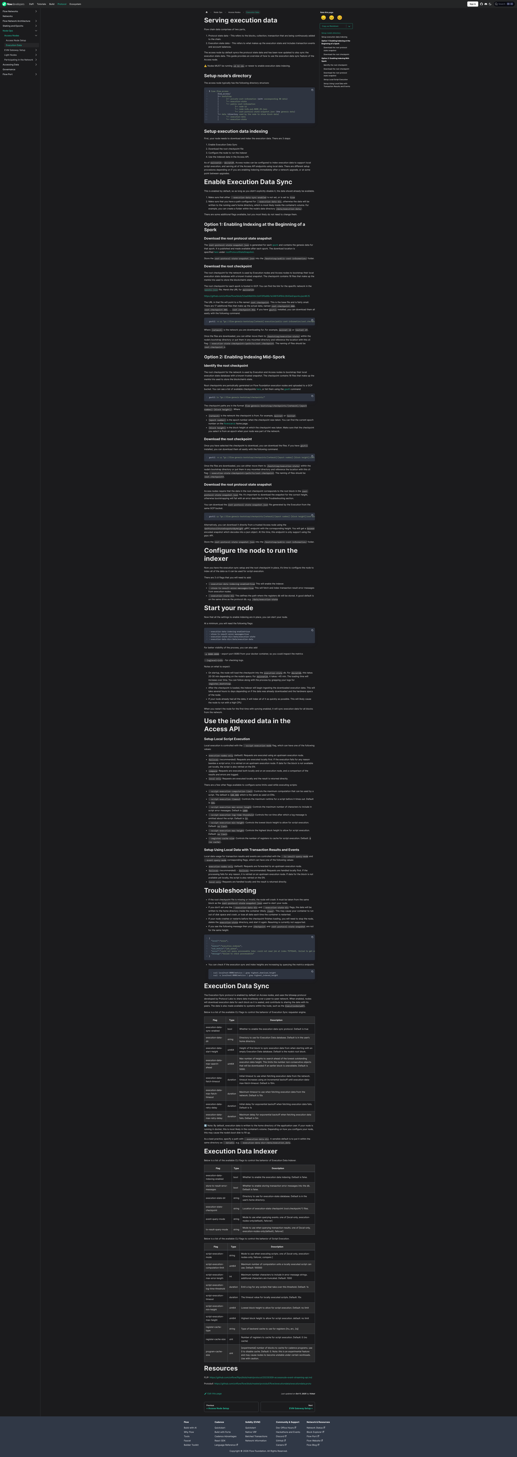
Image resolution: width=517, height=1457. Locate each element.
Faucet (187, 1440)
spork (275, 245)
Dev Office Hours (285, 1427)
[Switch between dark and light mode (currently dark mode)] (490, 4)
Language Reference (225, 1445)
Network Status (315, 1427)
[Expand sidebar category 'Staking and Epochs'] (36, 26)
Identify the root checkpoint (335, 65)
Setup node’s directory (331, 33)
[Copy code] (312, 90)
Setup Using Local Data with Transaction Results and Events (337, 85)
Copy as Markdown (330, 26)
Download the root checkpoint (336, 54)
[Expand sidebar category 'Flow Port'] (36, 74)
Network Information (255, 1440)
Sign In (473, 4)
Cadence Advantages (225, 1436)
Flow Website (313, 1440)
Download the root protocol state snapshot (335, 49)
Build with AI (190, 1427)
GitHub (279, 1440)
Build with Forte (223, 1432)
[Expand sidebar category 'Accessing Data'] (36, 64)
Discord (280, 1436)
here (216, 252)
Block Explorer (314, 1432)
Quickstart (220, 1427)
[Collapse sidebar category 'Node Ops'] (36, 31)
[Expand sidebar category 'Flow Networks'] (36, 11)
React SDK (220, 1440)
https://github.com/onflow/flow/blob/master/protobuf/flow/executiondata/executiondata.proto (262, 1383)
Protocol (62, 4)
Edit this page (214, 1393)
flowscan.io (229, 423)
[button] (21, 35)
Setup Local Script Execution (336, 80)
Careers (280, 1445)
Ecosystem (75, 4)
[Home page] (206, 12)
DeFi (31, 4)
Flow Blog (312, 1445)
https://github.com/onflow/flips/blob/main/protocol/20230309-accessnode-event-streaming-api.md (261, 1377)
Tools (186, 1436)
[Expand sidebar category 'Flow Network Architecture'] (36, 21)
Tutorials (41, 4)
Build (51, 4)
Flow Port (312, 1436)
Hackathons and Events (288, 1432)
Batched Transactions (256, 1436)
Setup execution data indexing (334, 37)
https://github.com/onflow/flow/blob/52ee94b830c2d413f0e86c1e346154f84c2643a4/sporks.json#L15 (257, 296)
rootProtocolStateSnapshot (240, 252)
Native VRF (251, 1432)
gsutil (287, 389)
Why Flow (189, 1432)
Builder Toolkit (191, 1445)
